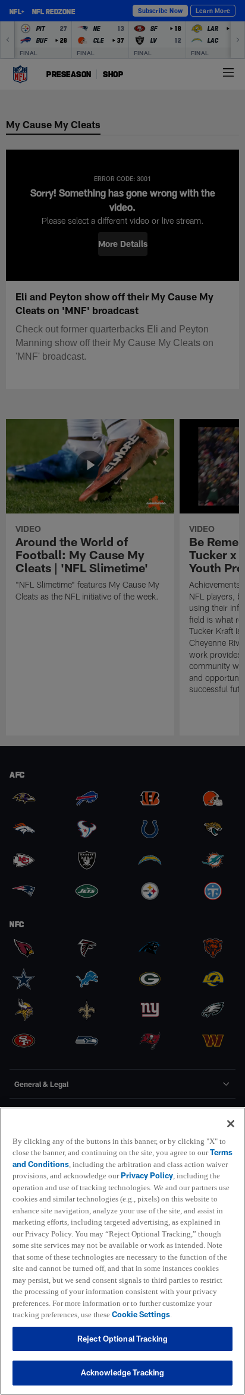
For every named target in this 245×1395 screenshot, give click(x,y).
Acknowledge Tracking (123, 1372)
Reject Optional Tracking (122, 1338)
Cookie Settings (119, 1314)
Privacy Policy (174, 1164)
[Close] (231, 1112)
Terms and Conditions (52, 1152)
